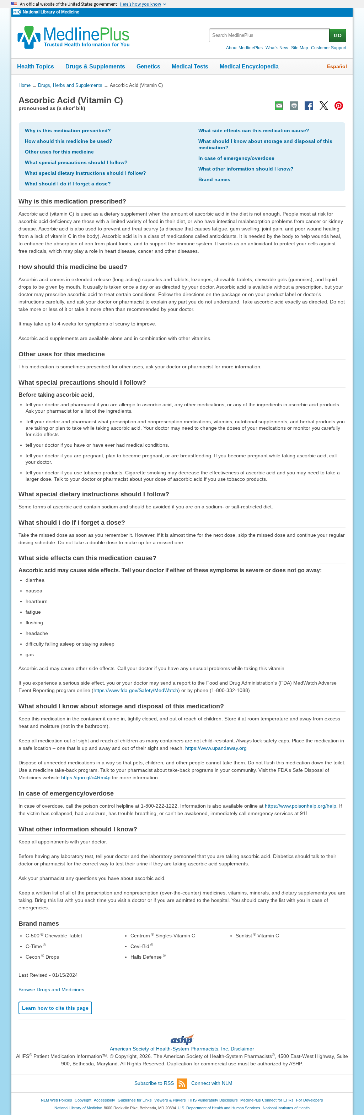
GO (338, 35)
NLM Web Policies (56, 1100)
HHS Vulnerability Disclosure (213, 1100)
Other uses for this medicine (59, 152)
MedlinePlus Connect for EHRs (267, 1100)
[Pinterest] (339, 105)
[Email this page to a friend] (279, 105)
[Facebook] (309, 105)
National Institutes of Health (286, 1108)
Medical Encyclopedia (249, 66)
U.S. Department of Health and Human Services (219, 1108)
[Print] (294, 105)
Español (337, 66)
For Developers (309, 1100)
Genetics (148, 66)
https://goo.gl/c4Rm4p (86, 777)
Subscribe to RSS (154, 1083)
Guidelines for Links (135, 1100)
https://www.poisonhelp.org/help (300, 806)
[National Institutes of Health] (18, 12)
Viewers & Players (170, 1100)
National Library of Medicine (51, 12)
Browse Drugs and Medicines (51, 989)
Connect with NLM (211, 1083)
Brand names (214, 179)
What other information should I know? (246, 169)
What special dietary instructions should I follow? (85, 173)
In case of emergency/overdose (236, 158)
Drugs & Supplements (95, 66)
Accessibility (104, 1100)
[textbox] (269, 35)
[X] (324, 105)
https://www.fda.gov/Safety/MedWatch (135, 690)
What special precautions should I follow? (76, 162)
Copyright (83, 1100)
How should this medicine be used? (68, 141)
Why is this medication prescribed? (68, 130)
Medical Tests (190, 66)
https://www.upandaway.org (216, 748)
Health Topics (35, 66)
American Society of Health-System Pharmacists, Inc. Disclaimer (182, 1049)
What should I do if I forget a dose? (68, 183)
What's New (277, 47)
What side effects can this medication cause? (253, 130)
